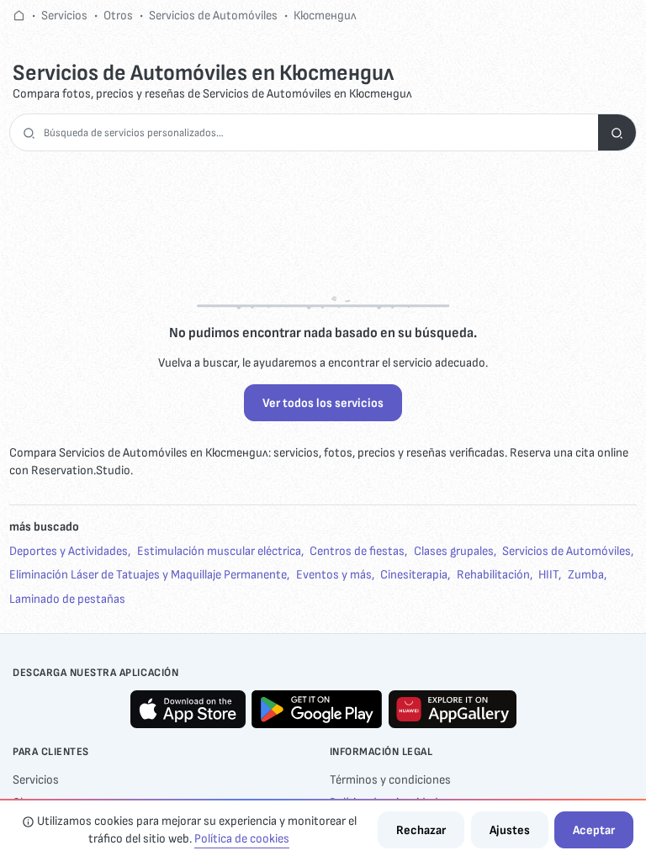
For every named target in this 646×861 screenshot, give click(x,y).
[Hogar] (19, 15)
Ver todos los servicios (323, 403)
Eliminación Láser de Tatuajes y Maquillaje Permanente (148, 575)
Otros (118, 16)
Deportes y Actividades (68, 551)
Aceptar (594, 830)
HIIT (548, 575)
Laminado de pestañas (67, 599)
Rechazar (421, 830)
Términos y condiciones (390, 780)
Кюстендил (325, 16)
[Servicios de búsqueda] (617, 132)
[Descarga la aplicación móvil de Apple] (188, 709)
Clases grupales (454, 551)
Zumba (586, 575)
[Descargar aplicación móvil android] (317, 709)
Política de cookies (241, 839)
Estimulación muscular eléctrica (219, 551)
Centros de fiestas (357, 551)
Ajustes (510, 830)
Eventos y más (334, 575)
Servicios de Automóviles (213, 16)
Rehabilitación (493, 575)
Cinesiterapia (413, 575)
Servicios (64, 16)
